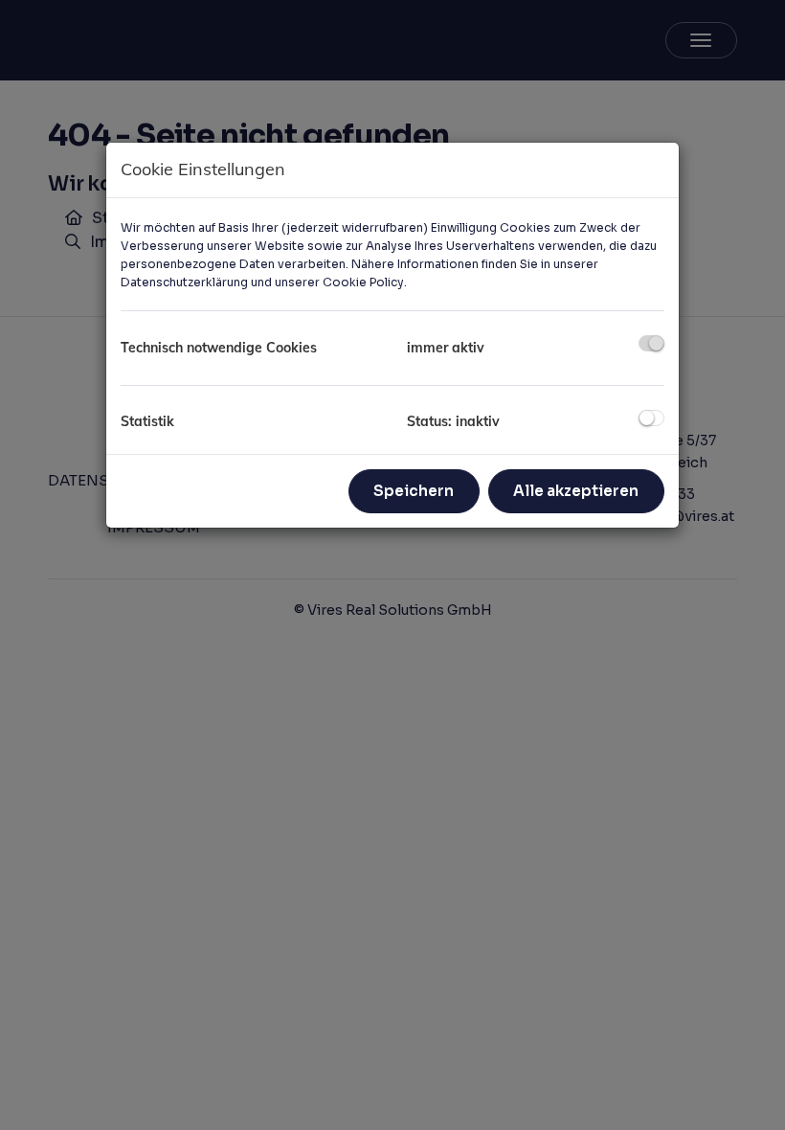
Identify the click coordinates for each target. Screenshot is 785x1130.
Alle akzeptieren (576, 491)
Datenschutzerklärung (184, 282)
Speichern (413, 491)
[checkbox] (651, 343)
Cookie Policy (363, 282)
